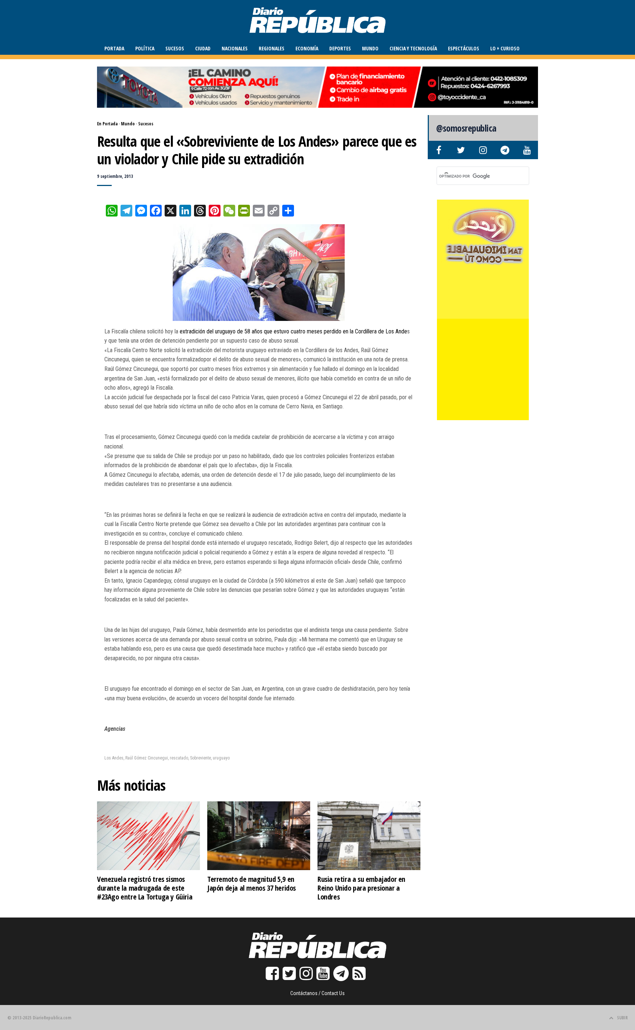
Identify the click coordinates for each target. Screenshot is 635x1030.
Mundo (370, 48)
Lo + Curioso (505, 48)
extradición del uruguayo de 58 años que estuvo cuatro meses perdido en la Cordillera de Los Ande (292, 331)
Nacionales (235, 48)
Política (144, 48)
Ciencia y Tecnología (413, 48)
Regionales (271, 48)
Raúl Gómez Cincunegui (146, 758)
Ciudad (203, 48)
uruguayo (221, 758)
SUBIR (622, 1018)
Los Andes (113, 758)
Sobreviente (200, 758)
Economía (306, 48)
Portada (114, 48)
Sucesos (174, 48)
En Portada (107, 124)
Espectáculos (463, 48)
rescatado (179, 758)
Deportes (340, 48)
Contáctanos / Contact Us (317, 993)
